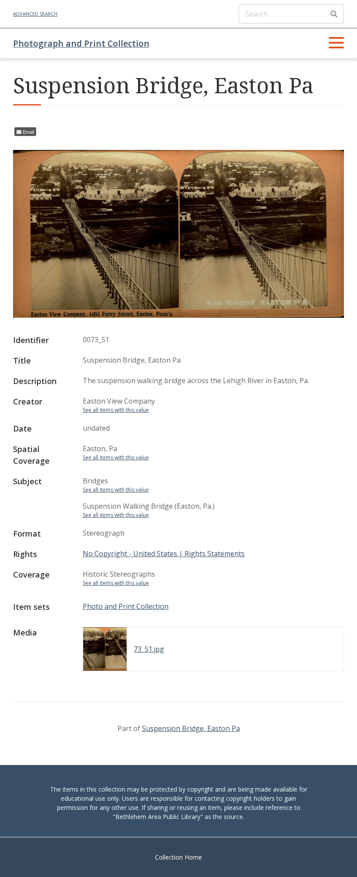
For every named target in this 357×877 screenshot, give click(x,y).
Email (28, 131)
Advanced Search (35, 13)
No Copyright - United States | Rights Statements (164, 553)
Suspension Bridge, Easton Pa (191, 728)
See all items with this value (116, 410)
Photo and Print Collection (125, 606)
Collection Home (178, 857)
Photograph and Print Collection (81, 43)
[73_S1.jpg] (178, 315)
